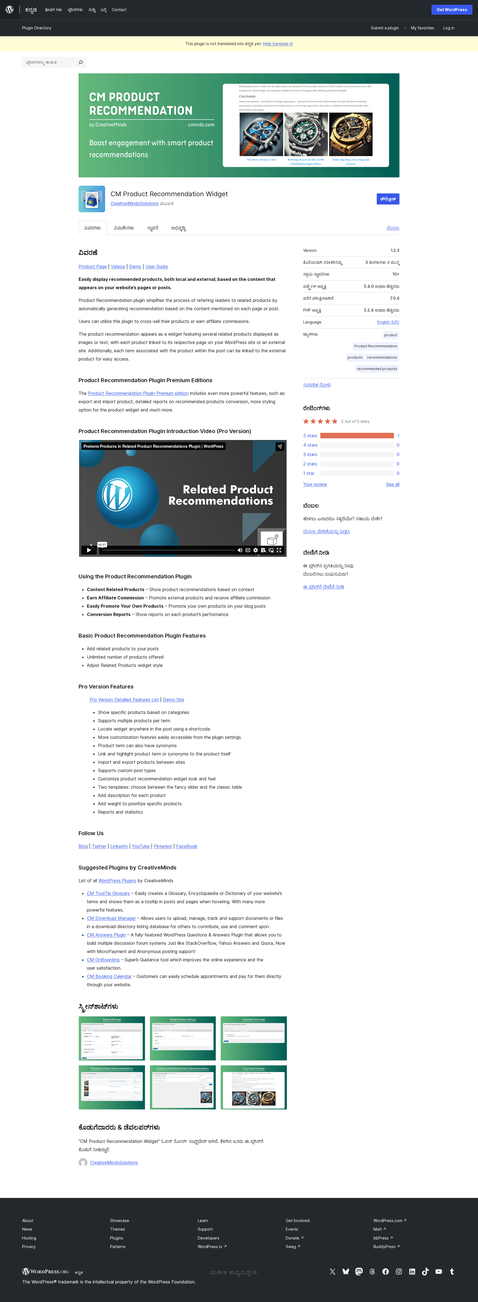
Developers (208, 1238)
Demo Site (173, 699)
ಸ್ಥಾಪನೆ (152, 228)
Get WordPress (452, 9)
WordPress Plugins (117, 880)
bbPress (383, 1238)
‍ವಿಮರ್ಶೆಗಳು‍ (124, 228)
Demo (135, 266)
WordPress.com (390, 1220)
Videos (118, 266)
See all (392, 484)
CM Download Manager (111, 918)
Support (205, 1229)
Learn (203, 1220)
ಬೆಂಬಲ (393, 228)
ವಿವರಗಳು (92, 228)
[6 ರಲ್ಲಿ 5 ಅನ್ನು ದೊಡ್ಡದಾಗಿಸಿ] (208, 1072)
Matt (379, 1229)
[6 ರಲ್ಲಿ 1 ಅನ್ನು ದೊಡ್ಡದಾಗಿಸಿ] (138, 1023)
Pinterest (163, 846)
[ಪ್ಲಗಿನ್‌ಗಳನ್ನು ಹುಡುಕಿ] (80, 62)
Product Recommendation (375, 346)
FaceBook (187, 846)
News (27, 1229)
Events (292, 1229)
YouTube (141, 846)
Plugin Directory (36, 27)
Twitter (99, 846)
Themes (117, 1229)
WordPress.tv (212, 1246)
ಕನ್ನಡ (79, 1272)
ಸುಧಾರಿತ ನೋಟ (317, 384)
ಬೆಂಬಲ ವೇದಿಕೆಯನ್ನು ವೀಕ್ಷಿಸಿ (326, 531)
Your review (315, 484)
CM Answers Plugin (106, 935)
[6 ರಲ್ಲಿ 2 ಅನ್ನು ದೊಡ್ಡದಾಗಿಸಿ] (208, 1023)
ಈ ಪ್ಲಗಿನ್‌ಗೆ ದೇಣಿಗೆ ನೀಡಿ (323, 586)
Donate (295, 1238)
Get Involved (298, 1220)
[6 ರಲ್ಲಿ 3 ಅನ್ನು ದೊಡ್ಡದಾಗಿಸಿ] (279, 1023)
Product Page (93, 266)
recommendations (382, 357)
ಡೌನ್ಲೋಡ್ (388, 198)
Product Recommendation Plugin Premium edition (138, 393)
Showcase (119, 1220)
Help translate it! (278, 43)
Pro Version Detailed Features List (124, 699)
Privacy (29, 1246)
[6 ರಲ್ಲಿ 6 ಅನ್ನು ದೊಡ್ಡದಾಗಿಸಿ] (279, 1072)
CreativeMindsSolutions (135, 203)
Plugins (116, 1238)
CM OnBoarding (103, 959)
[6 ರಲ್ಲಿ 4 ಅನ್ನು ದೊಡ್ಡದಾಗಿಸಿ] (138, 1072)
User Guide (157, 266)
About (27, 1220)
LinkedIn (119, 846)
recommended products (377, 369)
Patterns (118, 1246)
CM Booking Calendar (109, 976)
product (390, 335)
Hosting (29, 1238)
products (355, 357)
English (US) (388, 322)
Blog (83, 846)
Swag (293, 1246)
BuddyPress (386, 1246)
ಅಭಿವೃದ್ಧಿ (178, 228)
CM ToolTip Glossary (108, 893)
